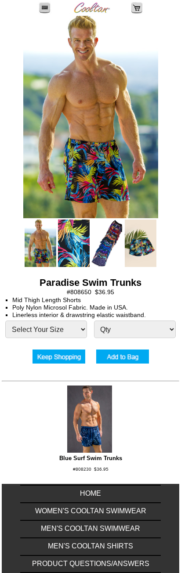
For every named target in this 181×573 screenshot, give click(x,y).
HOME (90, 493)
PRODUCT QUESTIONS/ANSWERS (90, 563)
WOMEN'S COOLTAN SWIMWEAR (90, 511)
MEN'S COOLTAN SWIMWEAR (90, 528)
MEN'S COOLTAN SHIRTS (90, 546)
